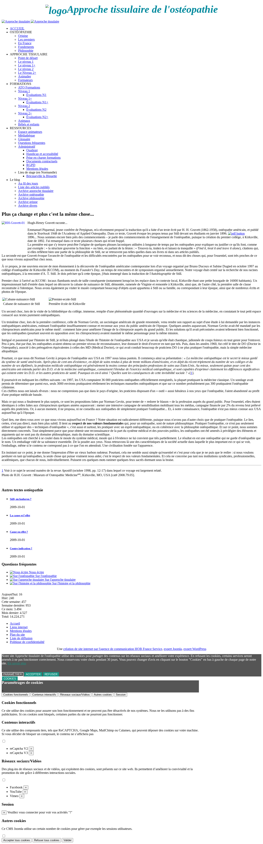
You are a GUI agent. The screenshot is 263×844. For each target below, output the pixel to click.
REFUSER (51, 674)
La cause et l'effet (20, 515)
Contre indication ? (21, 548)
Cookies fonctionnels (15, 694)
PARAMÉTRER (12, 674)
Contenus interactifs (44, 694)
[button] (21, 32)
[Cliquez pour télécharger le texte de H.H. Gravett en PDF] (236, 233)
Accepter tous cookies (16, 840)
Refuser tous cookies (46, 840)
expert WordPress (194, 649)
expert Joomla (173, 649)
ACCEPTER (33, 674)
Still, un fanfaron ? (20, 499)
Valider (67, 840)
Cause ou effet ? (19, 531)
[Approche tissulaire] (30, 21)
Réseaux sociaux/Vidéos (75, 694)
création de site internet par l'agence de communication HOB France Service (112, 649)
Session (121, 694)
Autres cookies (103, 694)
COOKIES (10, 678)
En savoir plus (17, 663)
